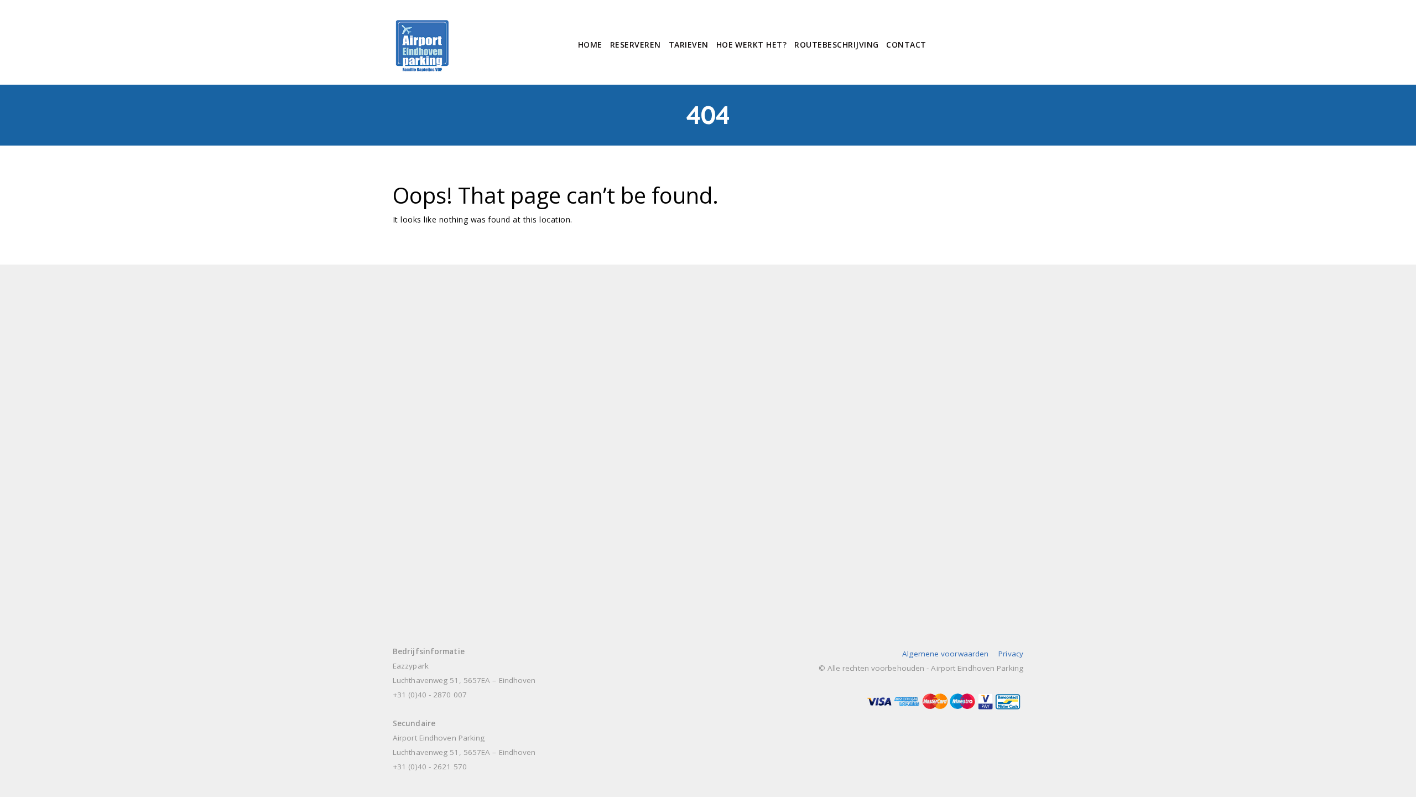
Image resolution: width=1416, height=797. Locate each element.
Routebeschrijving (836, 44)
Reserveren (635, 44)
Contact (906, 44)
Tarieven (689, 44)
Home (590, 44)
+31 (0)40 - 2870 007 (430, 695)
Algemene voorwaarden (945, 654)
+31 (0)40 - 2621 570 (430, 767)
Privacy (1010, 654)
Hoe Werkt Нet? (751, 44)
